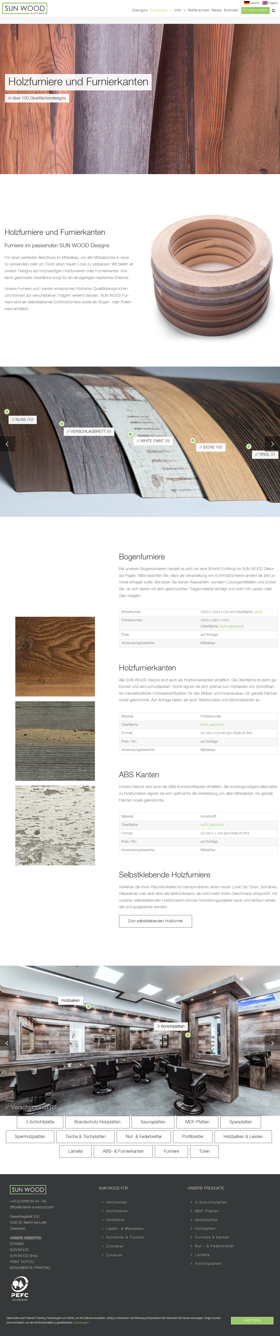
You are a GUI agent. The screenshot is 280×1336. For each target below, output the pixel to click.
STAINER (17, 1244)
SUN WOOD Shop (24, 1256)
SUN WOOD (19, 1250)
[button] (274, 10)
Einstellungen (81, 1323)
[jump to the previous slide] (7, 444)
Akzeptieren (252, 1320)
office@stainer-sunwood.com (32, 1207)
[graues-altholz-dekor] (55, 619)
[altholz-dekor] (55, 703)
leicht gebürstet (231, 626)
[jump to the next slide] (272, 444)
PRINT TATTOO (22, 1262)
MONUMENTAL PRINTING (30, 1268)
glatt (257, 612)
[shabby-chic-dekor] (55, 788)
